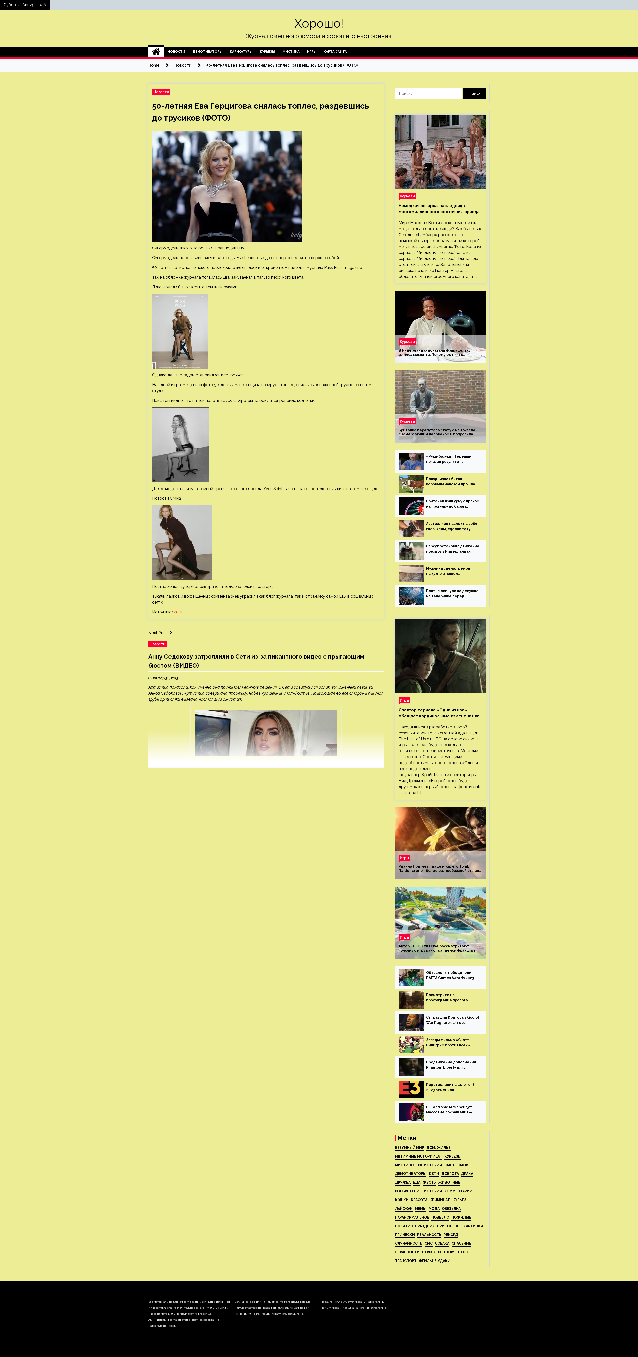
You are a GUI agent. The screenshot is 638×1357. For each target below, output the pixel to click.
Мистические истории (418, 1165)
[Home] (156, 52)
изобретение (408, 1191)
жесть (429, 1182)
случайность (408, 1243)
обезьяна (451, 1209)
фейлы (426, 1261)
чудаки (442, 1261)
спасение (461, 1243)
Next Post (157, 632)
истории (433, 1191)
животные (449, 1182)
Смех (449, 1165)
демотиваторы (410, 1174)
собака (442, 1243)
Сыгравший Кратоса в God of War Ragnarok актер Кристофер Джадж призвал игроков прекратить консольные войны (452, 1020)
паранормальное (412, 1217)
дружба (403, 1182)
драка (467, 1174)
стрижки (431, 1252)
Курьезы (267, 51)
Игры (311, 51)
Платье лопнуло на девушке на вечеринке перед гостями (452, 594)
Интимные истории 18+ (418, 1156)
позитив (404, 1226)
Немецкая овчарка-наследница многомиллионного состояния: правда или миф (439, 209)
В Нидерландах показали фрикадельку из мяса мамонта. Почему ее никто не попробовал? (435, 352)
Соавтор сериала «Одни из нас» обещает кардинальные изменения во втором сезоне (439, 713)
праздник (425, 1226)
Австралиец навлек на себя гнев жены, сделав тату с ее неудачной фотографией (451, 527)
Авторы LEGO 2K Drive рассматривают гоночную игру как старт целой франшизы (437, 948)
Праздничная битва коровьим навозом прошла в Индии (450, 482)
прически (405, 1235)
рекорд (451, 1235)
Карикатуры (241, 51)
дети (434, 1174)
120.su (178, 612)
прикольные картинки (460, 1226)
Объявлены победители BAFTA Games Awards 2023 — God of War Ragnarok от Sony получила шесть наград (452, 976)
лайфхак (404, 1209)
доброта (450, 1174)
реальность (429, 1235)
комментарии (458, 1191)
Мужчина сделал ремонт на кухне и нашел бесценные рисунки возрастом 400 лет (449, 571)
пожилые (461, 1217)
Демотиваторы (207, 51)
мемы (420, 1209)
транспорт (406, 1261)
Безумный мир (409, 1148)
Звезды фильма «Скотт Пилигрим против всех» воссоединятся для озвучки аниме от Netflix (451, 1043)
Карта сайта (335, 51)
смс (429, 1243)
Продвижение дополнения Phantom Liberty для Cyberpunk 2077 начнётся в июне (451, 1065)
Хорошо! (319, 23)
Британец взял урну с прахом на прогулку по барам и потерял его (452, 504)
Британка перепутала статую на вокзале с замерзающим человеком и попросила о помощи (437, 432)
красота (419, 1200)
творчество (455, 1252)
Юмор (462, 1165)
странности (407, 1252)
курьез (459, 1200)
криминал (440, 1200)
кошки (402, 1200)
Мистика (291, 51)
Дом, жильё (438, 1148)
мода (434, 1209)
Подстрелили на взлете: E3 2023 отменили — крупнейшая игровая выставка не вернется (451, 1088)
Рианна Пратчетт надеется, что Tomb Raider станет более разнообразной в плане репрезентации (440, 868)
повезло (440, 1217)
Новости (176, 51)
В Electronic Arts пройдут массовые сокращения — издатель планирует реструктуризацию (449, 1110)
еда (416, 1182)
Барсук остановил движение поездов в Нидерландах (452, 548)
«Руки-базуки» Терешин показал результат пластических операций (448, 459)
